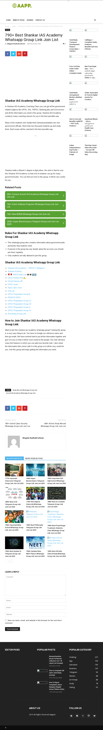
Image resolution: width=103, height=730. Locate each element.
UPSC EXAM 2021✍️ (17, 278)
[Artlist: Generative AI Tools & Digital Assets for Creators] (91, 86)
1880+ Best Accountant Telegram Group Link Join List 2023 (56, 504)
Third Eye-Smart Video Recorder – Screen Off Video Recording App (91, 149)
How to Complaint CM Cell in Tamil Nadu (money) (56, 673)
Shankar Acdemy (15, 271)
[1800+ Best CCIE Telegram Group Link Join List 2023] (14, 493)
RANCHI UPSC (14, 297)
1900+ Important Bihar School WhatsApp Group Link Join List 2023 (14, 527)
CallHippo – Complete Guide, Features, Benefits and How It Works (91, 44)
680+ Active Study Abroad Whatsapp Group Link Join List (53, 424)
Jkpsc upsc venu (15, 288)
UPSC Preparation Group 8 (19, 294)
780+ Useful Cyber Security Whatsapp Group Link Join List (17, 424)
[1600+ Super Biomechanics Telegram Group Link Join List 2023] (35, 470)
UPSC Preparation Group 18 (19, 304)
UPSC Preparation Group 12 (19, 301)
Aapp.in (53, 714)
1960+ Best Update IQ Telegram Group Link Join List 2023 (13, 553)
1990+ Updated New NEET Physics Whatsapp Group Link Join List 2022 (35, 553)
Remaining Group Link (17, 314)
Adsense (30, 20)
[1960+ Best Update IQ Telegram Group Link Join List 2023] (14, 542)
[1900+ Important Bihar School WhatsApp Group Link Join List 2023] (14, 516)
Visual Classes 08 (15, 281)
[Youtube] (94, 716)
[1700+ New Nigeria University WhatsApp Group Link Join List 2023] (35, 493)
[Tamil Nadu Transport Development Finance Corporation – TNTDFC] (76, 33)
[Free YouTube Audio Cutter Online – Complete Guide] (76, 59)
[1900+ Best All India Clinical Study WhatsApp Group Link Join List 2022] (56, 542)
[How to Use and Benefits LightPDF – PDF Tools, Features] (76, 112)
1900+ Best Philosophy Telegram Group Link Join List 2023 (34, 527)
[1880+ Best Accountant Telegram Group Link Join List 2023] (56, 493)
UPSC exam (13, 284)
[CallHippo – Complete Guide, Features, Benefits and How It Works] (91, 33)
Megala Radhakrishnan (16, 44)
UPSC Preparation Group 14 (19, 310)
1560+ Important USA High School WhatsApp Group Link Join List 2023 (56, 480)
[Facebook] (83, 716)
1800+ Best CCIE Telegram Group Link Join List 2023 (13, 504)
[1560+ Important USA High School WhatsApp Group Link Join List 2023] (56, 470)
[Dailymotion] (77, 716)
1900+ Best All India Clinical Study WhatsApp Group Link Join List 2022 (56, 553)
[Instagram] (89, 716)
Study (14, 26)
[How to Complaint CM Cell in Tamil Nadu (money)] (42, 672)
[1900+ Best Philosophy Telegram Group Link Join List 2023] (35, 516)
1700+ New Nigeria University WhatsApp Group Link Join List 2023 (35, 504)
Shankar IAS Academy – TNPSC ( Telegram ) (26, 268)
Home (8, 20)
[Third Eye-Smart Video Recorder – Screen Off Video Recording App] (91, 138)
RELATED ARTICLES (14, 459)
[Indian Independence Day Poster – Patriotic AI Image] (76, 138)
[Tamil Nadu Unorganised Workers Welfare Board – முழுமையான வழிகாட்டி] (76, 86)
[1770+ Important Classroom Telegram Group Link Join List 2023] (14, 470)
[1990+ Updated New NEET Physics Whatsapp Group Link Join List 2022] (35, 542)
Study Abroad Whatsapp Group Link (25, 390)
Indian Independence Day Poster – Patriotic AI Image (75, 149)
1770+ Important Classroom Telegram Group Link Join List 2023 (14, 480)
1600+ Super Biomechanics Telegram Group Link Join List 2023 (35, 480)
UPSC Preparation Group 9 (19, 307)
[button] (95, 20)
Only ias (11, 291)
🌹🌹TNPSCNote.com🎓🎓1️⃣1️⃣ (22, 274)
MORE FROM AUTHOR (34, 459)
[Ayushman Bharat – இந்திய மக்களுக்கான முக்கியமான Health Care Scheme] (91, 112)
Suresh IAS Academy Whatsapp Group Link (20, 393)
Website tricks (18, 20)
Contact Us (40, 20)
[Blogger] (71, 716)
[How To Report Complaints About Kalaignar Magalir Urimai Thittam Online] (42, 684)
